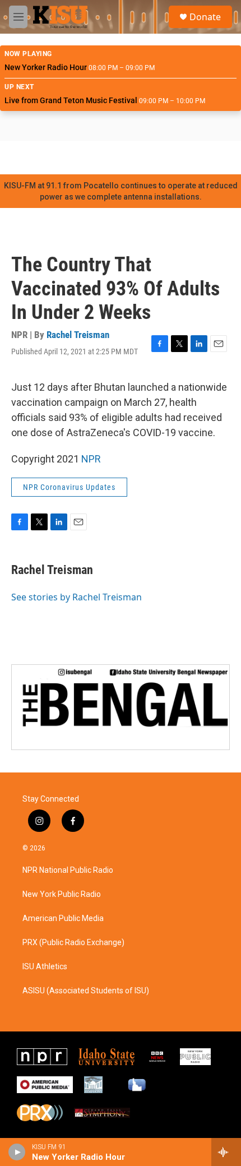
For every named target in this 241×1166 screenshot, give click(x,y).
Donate (205, 17)
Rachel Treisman (78, 334)
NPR (91, 459)
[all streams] (226, 1152)
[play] (17, 1152)
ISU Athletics (44, 967)
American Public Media (63, 918)
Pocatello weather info (179, 157)
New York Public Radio (61, 894)
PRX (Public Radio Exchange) (73, 942)
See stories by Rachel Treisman (76, 597)
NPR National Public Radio (67, 870)
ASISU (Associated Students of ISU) (85, 991)
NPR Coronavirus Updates (69, 487)
